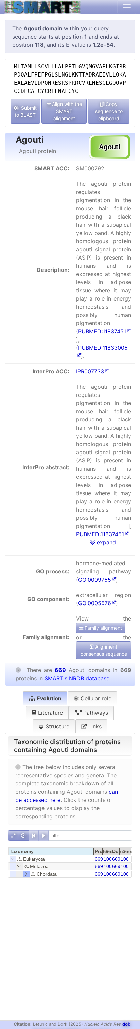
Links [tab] (94, 726)
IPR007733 (90, 371)
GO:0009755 (94, 579)
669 (99, 859)
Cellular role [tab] (95, 698)
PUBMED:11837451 (102, 331)
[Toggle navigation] (126, 7)
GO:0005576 (94, 603)
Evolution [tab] (48, 698)
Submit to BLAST (26, 111)
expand (105, 542)
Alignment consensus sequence (104, 650)
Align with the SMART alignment (66, 111)
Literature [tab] (49, 712)
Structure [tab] (56, 726)
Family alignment (102, 628)
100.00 (111, 859)
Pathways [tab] (95, 712)
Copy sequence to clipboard (109, 111)
